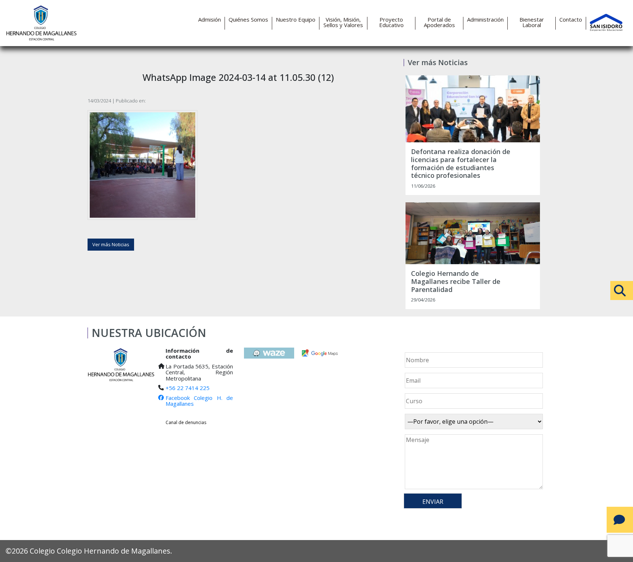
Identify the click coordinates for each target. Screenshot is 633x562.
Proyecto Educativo (391, 22)
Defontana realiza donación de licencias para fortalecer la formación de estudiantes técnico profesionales (460, 163)
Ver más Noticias (110, 244)
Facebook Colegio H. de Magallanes (199, 401)
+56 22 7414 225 (188, 387)
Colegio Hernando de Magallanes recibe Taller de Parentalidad (455, 281)
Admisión (209, 19)
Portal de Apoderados (439, 22)
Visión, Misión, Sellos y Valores (343, 22)
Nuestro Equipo (295, 19)
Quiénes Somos (248, 19)
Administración (485, 19)
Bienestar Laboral (531, 22)
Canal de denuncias (186, 422)
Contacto (570, 19)
